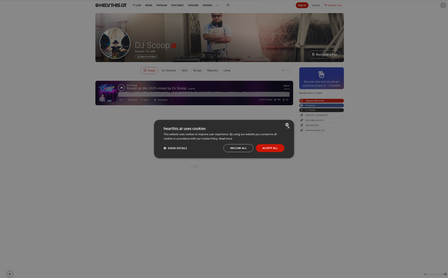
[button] (175, 148)
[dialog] (224, 139)
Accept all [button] (270, 148)
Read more (225, 138)
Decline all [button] (238, 148)
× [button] (288, 127)
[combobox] (287, 124)
